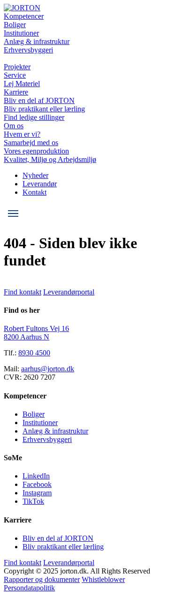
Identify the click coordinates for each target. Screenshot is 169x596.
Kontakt (34, 192)
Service (15, 75)
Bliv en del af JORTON (39, 100)
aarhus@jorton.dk (47, 369)
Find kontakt (22, 292)
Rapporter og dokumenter (42, 579)
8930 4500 (34, 353)
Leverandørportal (68, 292)
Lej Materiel (22, 84)
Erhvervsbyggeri (28, 50)
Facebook (37, 484)
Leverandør (40, 184)
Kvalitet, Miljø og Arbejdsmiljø (50, 159)
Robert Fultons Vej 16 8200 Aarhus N (36, 332)
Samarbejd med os (31, 143)
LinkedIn (36, 476)
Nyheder (35, 175)
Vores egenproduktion (36, 151)
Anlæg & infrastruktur (36, 41)
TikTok (33, 501)
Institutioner (21, 33)
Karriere (16, 92)
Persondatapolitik (29, 588)
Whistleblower (103, 579)
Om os (13, 126)
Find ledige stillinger (34, 117)
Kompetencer (24, 16)
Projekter (17, 67)
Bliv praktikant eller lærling (44, 109)
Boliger (15, 25)
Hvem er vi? (22, 134)
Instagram (37, 493)
